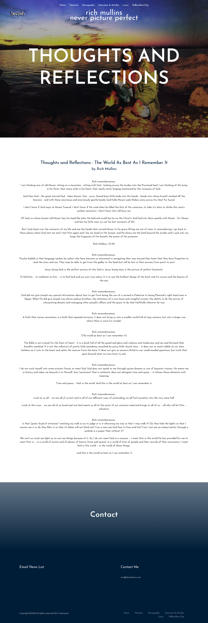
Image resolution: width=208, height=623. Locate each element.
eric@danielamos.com (131, 577)
